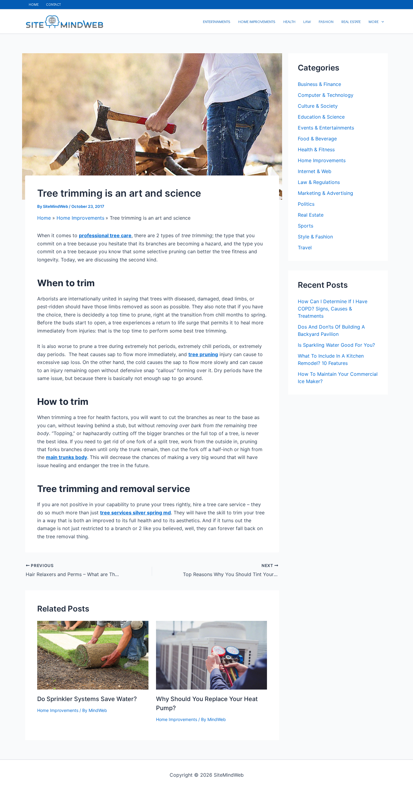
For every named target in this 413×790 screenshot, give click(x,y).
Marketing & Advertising (325, 193)
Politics (306, 204)
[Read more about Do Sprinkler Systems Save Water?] (92, 655)
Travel (305, 247)
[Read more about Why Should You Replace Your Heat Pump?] (211, 655)
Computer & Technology (325, 95)
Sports (305, 226)
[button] (381, 21)
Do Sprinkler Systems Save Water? (87, 699)
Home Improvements (57, 710)
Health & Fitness (316, 149)
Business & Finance (319, 84)
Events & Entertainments (326, 128)
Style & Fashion (315, 237)
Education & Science (321, 117)
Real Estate (311, 215)
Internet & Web (314, 171)
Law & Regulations (319, 182)
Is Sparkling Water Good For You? (336, 345)
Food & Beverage (317, 139)
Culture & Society (318, 106)
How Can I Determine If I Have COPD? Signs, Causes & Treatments (332, 308)
